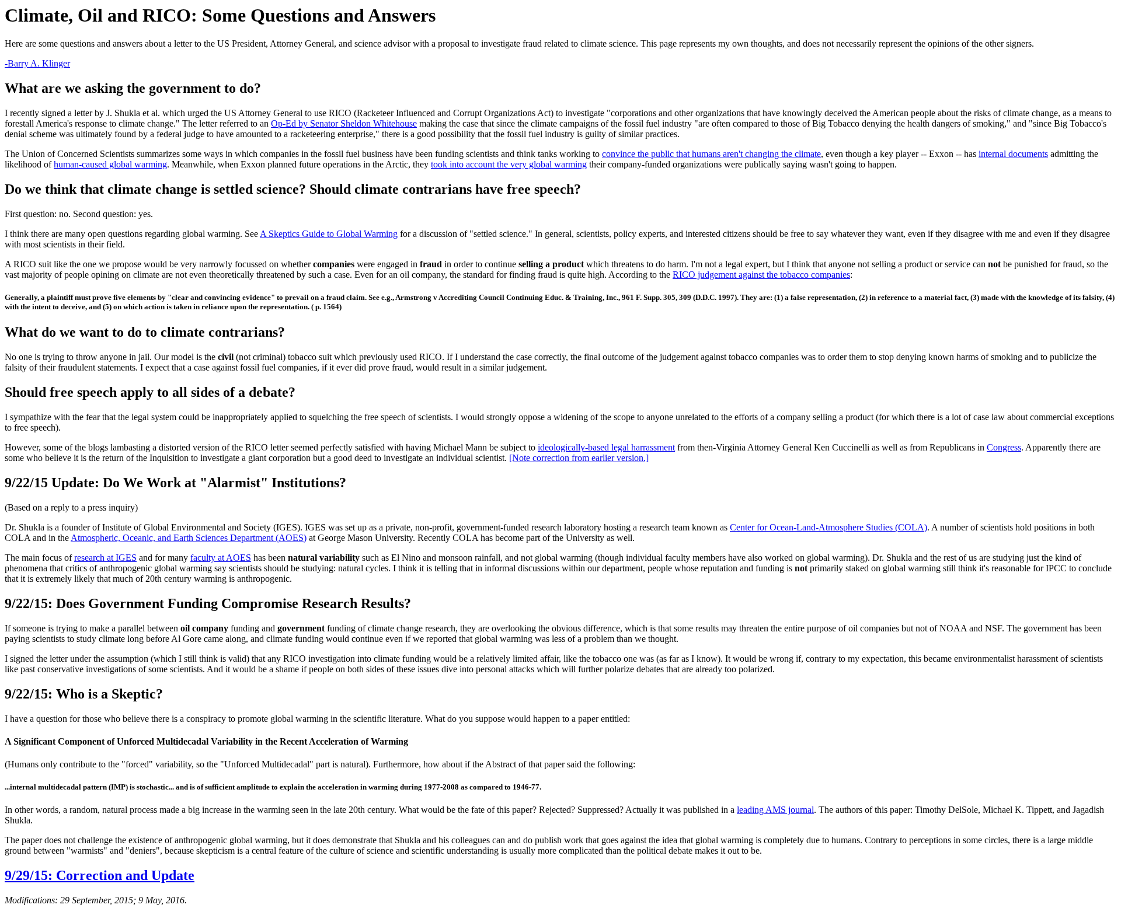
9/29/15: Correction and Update (99, 875)
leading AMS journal (775, 810)
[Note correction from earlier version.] (579, 458)
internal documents (1013, 154)
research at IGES (105, 558)
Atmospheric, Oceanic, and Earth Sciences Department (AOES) (189, 538)
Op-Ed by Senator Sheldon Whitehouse (344, 123)
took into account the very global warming (509, 164)
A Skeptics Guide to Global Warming (329, 234)
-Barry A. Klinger (37, 63)
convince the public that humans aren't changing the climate (711, 154)
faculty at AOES (220, 558)
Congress (1004, 447)
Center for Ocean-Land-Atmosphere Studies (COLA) (828, 527)
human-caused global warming (110, 164)
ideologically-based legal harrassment (606, 447)
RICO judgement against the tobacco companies (761, 275)
